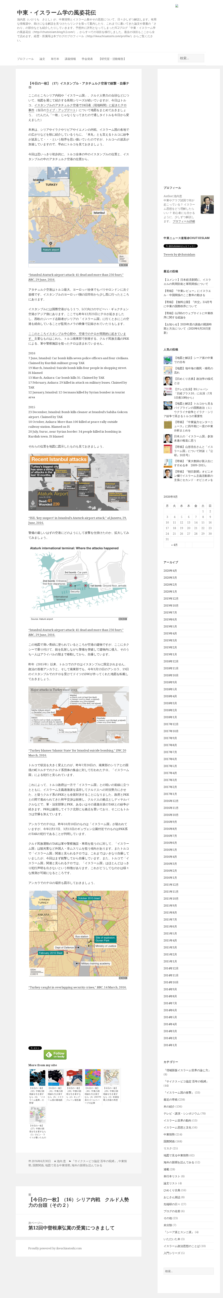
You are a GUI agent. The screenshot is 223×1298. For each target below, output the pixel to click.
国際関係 (169, 1141)
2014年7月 (170, 1003)
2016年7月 (170, 836)
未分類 (168, 1225)
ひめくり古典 (172, 1190)
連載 (166, 1169)
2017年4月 (170, 773)
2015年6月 (170, 926)
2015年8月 (170, 912)
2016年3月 (170, 864)
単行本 (55, 59)
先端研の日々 (172, 1204)
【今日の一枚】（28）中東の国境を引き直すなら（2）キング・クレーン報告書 (74, 1094)
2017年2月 (170, 787)
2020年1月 (170, 591)
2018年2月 (170, 710)
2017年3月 (170, 780)
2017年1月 (170, 794)
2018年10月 (171, 675)
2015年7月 (170, 919)
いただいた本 (172, 1239)
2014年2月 (170, 1038)
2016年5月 (170, 850)
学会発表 (87, 59)
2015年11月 (171, 891)
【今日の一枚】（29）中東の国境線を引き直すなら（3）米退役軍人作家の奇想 (111, 1094)
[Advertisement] (189, 127)
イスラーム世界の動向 (177, 1120)
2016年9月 (170, 822)
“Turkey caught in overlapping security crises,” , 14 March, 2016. (77, 987)
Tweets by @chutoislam (179, 254)
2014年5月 (170, 1017)
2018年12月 (171, 661)
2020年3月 (170, 577)
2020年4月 (170, 571)
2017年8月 (170, 745)
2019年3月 (170, 640)
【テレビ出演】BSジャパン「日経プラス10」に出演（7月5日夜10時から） (193, 393)
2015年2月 (170, 954)
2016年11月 (171, 808)
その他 (168, 1218)
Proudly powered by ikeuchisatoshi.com (55, 1248)
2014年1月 (170, 1045)
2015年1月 (170, 961)
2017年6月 (170, 759)
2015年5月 (170, 933)
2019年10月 (171, 605)
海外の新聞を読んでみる (179, 1162)
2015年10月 (171, 898)
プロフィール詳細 (184, 221)
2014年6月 (170, 1010)
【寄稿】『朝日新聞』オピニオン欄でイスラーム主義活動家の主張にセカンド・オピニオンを (193, 476)
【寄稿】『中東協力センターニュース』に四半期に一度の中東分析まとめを (193, 426)
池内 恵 (61, 1161)
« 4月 (174, 545)
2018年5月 (170, 689)
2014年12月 (171, 968)
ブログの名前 (172, 1211)
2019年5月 (170, 626)
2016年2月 (170, 871)
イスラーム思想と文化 (177, 1127)
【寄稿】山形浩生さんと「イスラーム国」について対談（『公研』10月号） (193, 451)
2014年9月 (170, 989)
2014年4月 (170, 1024)
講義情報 (70, 59)
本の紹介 (169, 1106)
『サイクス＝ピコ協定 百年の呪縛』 (186, 1081)
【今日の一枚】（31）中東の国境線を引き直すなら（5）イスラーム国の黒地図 (56, 1094)
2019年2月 (170, 647)
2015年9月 (170, 905)
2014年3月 (170, 1031)
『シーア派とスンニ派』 (179, 1232)
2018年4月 (170, 696)
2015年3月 (170, 947)
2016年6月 (170, 843)
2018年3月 (170, 703)
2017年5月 (170, 766)
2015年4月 (170, 940)
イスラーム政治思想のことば (182, 1246)
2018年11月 (171, 668)
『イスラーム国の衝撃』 (179, 1092)
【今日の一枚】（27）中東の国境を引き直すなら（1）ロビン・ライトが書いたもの (37, 1131)
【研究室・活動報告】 (112, 59)
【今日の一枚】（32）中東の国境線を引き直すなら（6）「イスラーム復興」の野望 (37, 1095)
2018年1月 (170, 717)
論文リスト (171, 1183)
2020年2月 (170, 584)
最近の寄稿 (171, 1099)
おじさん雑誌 (172, 1197)
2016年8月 (170, 829)
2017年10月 (171, 731)
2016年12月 (171, 801)
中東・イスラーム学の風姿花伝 (56, 12)
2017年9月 (170, 738)
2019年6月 (170, 619)
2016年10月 (171, 815)
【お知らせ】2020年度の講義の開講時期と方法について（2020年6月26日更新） (188, 328)
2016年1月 (170, 878)
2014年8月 (170, 996)
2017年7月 (170, 752)
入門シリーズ (172, 1253)
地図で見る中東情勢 (176, 1155)
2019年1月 (170, 654)
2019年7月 (170, 612)
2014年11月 (171, 975)
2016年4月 (170, 857)
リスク (168, 1148)
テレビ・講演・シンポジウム (182, 1113)
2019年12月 (171, 598)
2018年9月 (170, 682)
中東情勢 (169, 1134)
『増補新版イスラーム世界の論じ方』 (187, 1070)
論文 (42, 59)
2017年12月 (171, 724)
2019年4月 (170, 633)
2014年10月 (171, 982)
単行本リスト (172, 1176)
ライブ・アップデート (61, 110)
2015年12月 (171, 884)
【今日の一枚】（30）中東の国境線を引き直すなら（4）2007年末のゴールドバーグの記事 (93, 1095)
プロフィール (25, 59)
